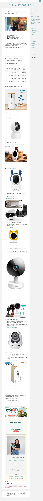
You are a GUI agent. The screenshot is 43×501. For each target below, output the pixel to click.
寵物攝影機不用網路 (23, 485)
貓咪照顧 (6, 487)
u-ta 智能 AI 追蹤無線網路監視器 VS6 (12, 327)
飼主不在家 (9, 487)
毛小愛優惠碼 (22, 486)
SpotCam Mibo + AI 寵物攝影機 (11, 168)
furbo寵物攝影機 (7, 485)
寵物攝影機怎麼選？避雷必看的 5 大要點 (12, 35)
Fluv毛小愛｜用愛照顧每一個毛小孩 (21, 5)
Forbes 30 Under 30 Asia (13, 460)
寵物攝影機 (17, 485)
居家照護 (13, 486)
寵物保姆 (14, 398)
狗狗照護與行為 (33, 45)
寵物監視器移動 (10, 486)
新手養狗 (15, 486)
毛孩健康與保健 (33, 32)
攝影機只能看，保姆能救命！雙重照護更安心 (12, 38)
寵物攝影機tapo (19, 485)
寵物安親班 (15, 485)
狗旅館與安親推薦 (33, 41)
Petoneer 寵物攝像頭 (9, 227)
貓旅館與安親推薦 (33, 54)
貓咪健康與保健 (33, 49)
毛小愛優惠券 (19, 486)
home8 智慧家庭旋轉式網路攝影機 (11, 360)
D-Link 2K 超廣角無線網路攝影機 (11, 254)
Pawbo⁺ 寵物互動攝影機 (10, 146)
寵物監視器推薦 (7, 486)
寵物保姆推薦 (12, 485)
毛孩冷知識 (32, 34)
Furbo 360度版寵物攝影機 (10, 87)
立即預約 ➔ (16, 431)
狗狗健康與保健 (33, 43)
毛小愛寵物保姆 (25, 486)
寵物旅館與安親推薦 (33, 30)
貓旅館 (7, 487)
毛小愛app (17, 486)
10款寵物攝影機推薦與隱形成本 (11, 36)
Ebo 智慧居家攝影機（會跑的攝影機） (12, 198)
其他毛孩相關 (33, 26)
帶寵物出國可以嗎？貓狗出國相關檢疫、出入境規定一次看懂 (16, 476)
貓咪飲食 (32, 52)
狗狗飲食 (32, 47)
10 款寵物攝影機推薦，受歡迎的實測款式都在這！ (13, 37)
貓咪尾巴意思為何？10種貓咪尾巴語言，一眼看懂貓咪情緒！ (16, 478)
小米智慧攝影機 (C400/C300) (10, 118)
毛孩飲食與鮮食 (33, 39)
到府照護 (10, 485)
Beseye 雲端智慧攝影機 (9, 300)
